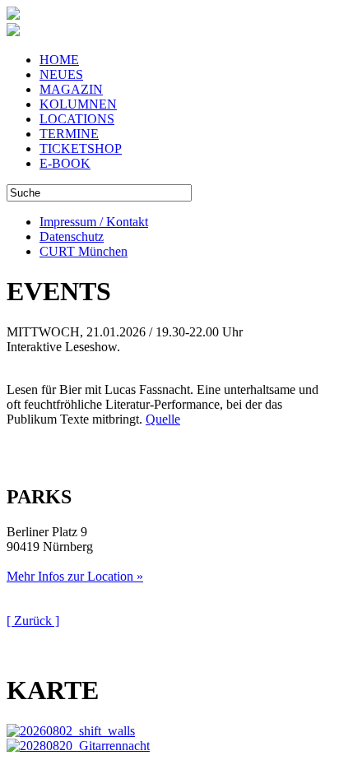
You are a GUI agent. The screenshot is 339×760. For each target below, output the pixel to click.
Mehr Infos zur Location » (75, 576)
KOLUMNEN (78, 104)
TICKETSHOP (80, 148)
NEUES (61, 74)
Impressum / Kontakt (93, 222)
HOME (59, 60)
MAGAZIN (71, 89)
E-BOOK (65, 163)
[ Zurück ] (33, 621)
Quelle (163, 419)
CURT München (83, 251)
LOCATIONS (76, 119)
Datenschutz (71, 236)
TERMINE (69, 134)
